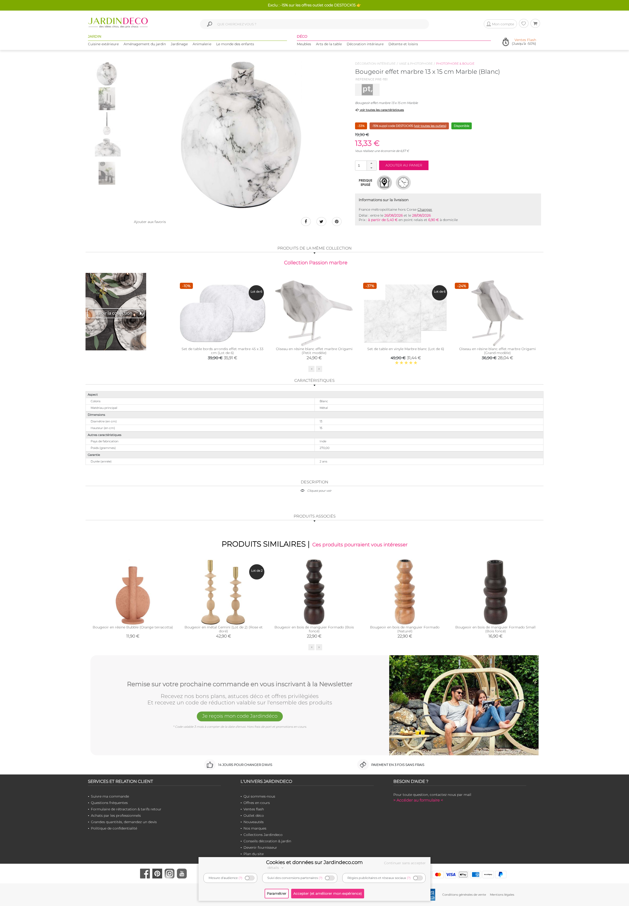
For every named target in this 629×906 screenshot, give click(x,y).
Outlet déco (253, 815)
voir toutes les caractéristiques (381, 110)
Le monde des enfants (235, 44)
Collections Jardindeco (263, 834)
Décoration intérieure (365, 44)
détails (274, 867)
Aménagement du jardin (145, 44)
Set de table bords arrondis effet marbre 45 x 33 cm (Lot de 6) (222, 351)
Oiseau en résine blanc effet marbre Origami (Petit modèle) (314, 351)
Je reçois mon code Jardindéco (239, 716)
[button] (371, 163)
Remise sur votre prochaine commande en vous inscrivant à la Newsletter (240, 684)
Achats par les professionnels (116, 815)
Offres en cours (256, 803)
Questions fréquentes (109, 803)
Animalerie (202, 44)
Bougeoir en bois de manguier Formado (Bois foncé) (314, 629)
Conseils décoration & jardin (267, 841)
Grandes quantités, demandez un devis (124, 822)
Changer (424, 209)
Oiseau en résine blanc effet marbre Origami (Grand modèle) (497, 351)
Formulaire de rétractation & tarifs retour (126, 809)
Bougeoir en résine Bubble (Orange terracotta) (133, 627)
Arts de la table (329, 44)
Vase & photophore (416, 63)
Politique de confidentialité (114, 828)
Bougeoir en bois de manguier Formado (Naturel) (405, 629)
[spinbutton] (365, 165)
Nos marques (254, 828)
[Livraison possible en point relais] (384, 182)
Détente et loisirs (403, 44)
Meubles (304, 44)
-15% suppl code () (409, 126)
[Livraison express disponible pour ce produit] (403, 182)
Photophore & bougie (455, 63)
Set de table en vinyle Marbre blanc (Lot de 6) (405, 349)
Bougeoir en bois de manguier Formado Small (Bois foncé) (495, 629)
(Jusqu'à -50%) (524, 42)
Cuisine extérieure (103, 44)
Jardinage (179, 44)
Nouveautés (253, 822)
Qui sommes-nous (259, 796)
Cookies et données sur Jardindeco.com (314, 862)
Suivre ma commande (110, 796)
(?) (240, 878)
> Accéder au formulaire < (418, 800)
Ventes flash (253, 809)
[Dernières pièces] (365, 182)
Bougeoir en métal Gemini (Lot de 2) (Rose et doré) (224, 629)
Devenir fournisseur (260, 847)
